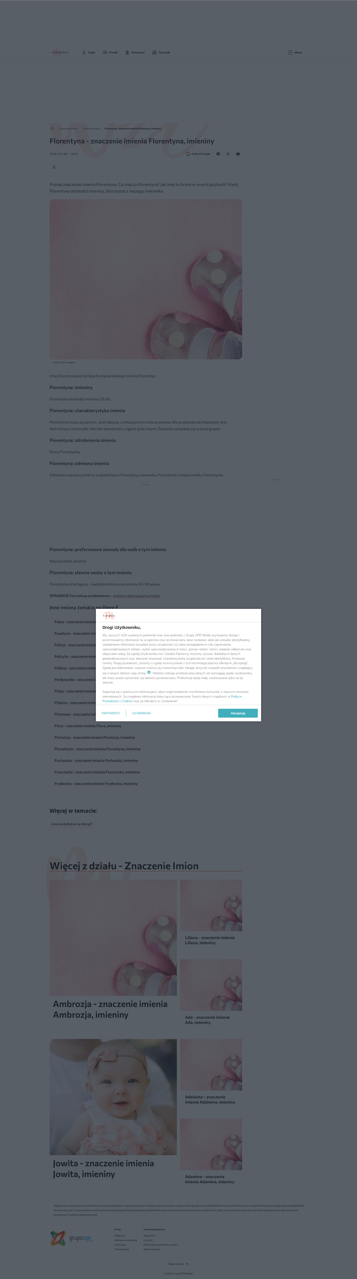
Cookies (127, 701)
